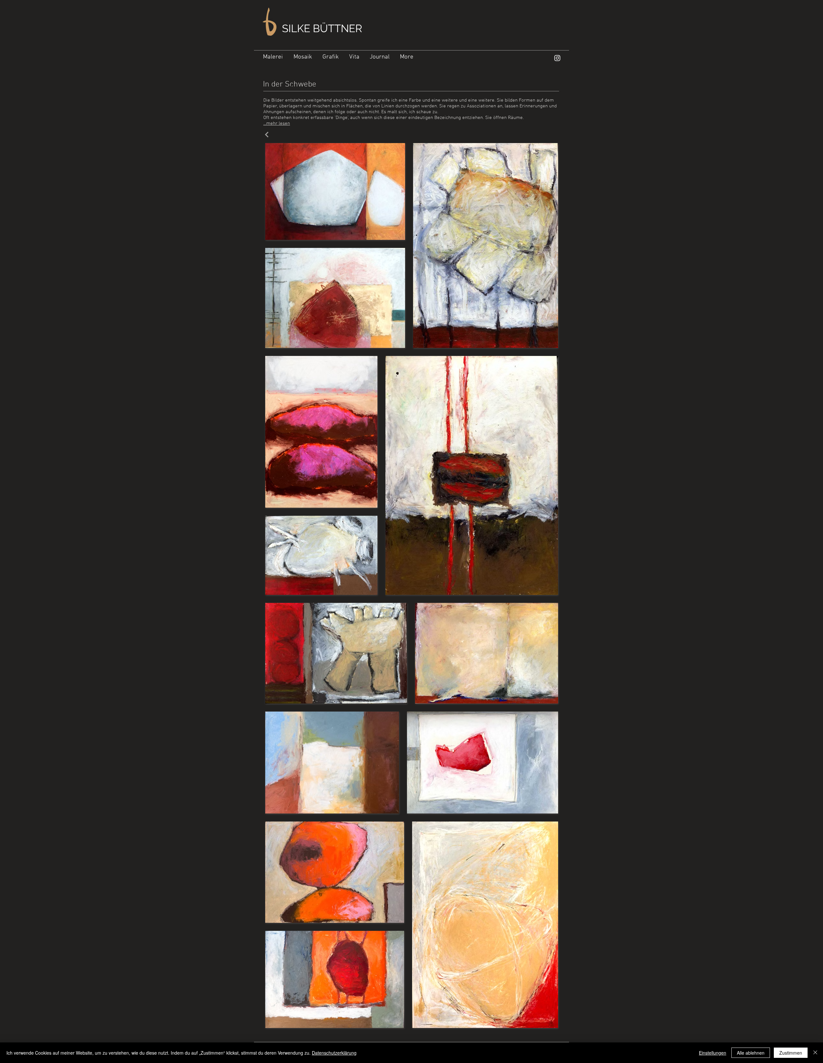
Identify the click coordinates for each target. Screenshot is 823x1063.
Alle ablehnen (750, 1052)
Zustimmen (790, 1052)
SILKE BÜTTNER (322, 28)
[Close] (815, 1053)
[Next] (266, 134)
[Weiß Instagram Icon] (557, 58)
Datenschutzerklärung (334, 1052)
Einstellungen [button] (712, 1052)
